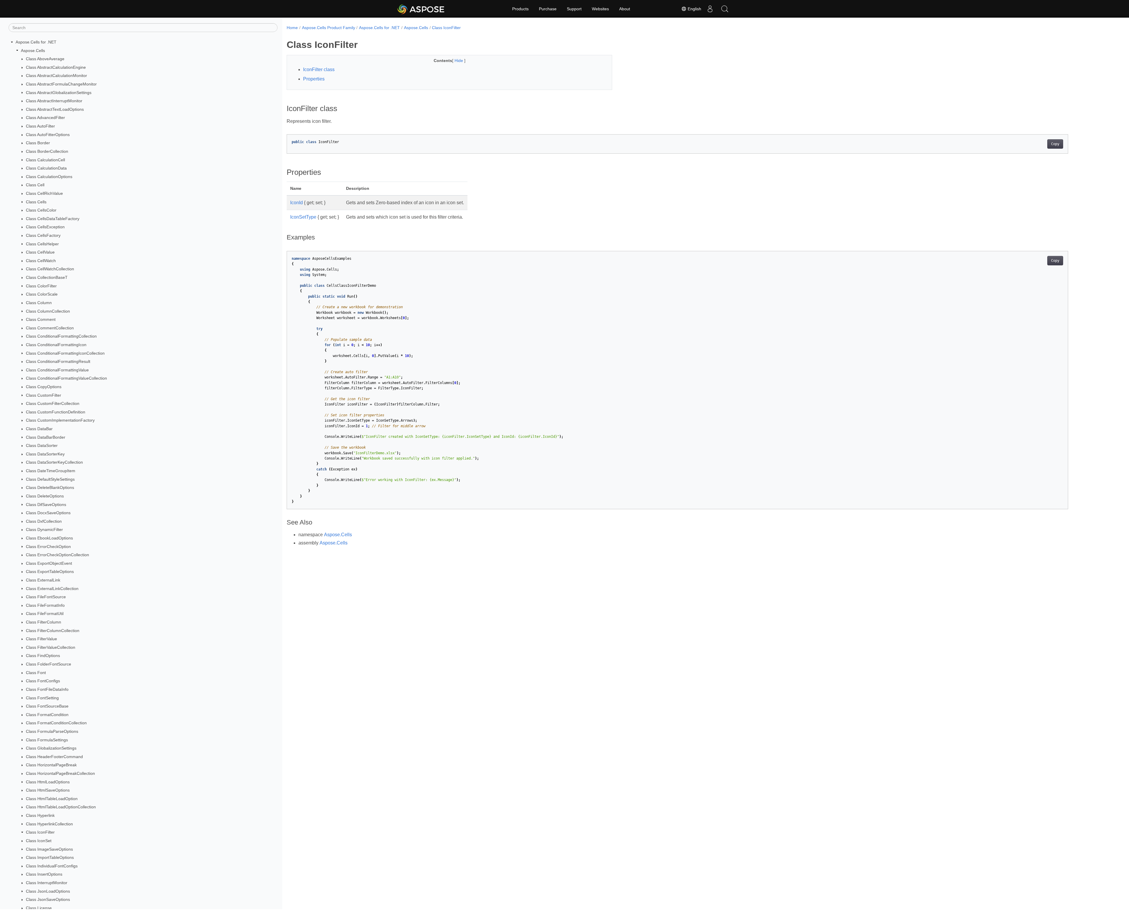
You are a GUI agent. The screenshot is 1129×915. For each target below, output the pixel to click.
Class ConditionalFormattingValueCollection (66, 378)
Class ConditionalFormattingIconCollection (65, 353)
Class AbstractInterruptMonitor (54, 100)
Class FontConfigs (43, 680)
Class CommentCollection (50, 328)
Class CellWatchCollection (50, 269)
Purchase (548, 8)
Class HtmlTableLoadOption (52, 798)
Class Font (36, 672)
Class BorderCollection (47, 151)
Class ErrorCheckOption (48, 546)
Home (292, 27)
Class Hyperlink (40, 815)
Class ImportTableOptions (50, 857)
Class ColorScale (42, 294)
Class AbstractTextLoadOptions (55, 109)
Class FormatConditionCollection (56, 722)
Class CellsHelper (42, 244)
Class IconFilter (40, 832)
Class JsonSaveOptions (48, 899)
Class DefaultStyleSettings (50, 479)
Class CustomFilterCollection (52, 403)
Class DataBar (39, 428)
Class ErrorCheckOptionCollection (57, 554)
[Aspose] (421, 8)
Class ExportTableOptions (50, 571)
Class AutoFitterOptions (48, 134)
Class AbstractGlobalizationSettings (58, 92)
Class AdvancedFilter (45, 117)
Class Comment (41, 319)
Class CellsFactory (43, 235)
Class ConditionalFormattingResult (58, 361)
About (624, 8)
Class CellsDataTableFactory (52, 218)
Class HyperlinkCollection (49, 824)
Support (574, 8)
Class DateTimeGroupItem (50, 470)
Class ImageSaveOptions (49, 849)
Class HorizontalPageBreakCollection (60, 773)
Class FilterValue (41, 638)
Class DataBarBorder (45, 437)
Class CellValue (40, 252)
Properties (314, 78)
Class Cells (36, 202)
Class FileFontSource (46, 596)
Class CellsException (45, 226)
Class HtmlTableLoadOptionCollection (61, 807)
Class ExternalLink (43, 580)
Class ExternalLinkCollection (52, 588)
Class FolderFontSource (48, 664)
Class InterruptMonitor (46, 882)
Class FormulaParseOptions (52, 731)
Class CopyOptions (43, 386)
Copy (1055, 144)
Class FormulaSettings (47, 740)
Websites (600, 8)
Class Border (38, 142)
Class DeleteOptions (45, 496)
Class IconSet (38, 840)
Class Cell (35, 184)
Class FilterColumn (43, 622)
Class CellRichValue (44, 193)
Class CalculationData (46, 168)
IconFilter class (319, 69)
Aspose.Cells (33, 50)
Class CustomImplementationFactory (60, 420)
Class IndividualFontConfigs (52, 866)
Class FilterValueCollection (50, 647)
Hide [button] (459, 60)
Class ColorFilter (41, 286)
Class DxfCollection (44, 521)
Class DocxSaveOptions (48, 512)
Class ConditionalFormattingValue (57, 370)
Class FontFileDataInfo (47, 689)
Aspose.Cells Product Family (328, 27)
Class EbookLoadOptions (49, 538)
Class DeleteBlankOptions (50, 487)
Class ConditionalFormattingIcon (56, 344)
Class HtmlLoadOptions (48, 782)
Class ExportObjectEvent (49, 563)
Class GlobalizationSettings (51, 748)
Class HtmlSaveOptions (48, 790)
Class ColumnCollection (48, 311)
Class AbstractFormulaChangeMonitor (61, 84)
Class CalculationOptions (49, 176)
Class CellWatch (41, 260)
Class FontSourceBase (47, 706)
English (694, 8)
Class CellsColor (41, 210)
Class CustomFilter (43, 395)
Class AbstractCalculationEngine (56, 67)
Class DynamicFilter (44, 529)
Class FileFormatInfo (45, 605)
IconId (296, 202)
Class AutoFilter (40, 126)
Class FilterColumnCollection (52, 630)
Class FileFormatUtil (45, 613)
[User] (710, 9)
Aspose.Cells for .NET (36, 42)
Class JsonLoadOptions (48, 891)
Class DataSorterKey (45, 454)
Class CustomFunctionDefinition (55, 412)
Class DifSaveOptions (46, 504)
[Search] (724, 9)
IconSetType (303, 216)
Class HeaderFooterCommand (54, 756)
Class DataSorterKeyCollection (54, 462)
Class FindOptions (43, 655)
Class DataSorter (42, 445)
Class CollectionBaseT (47, 277)
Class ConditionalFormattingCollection (61, 336)
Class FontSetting (42, 698)
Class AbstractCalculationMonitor (56, 75)
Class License (39, 908)
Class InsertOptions (44, 874)
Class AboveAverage (45, 58)
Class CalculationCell (45, 159)
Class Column (39, 302)
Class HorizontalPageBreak (51, 764)
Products (520, 8)
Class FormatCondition (47, 714)
